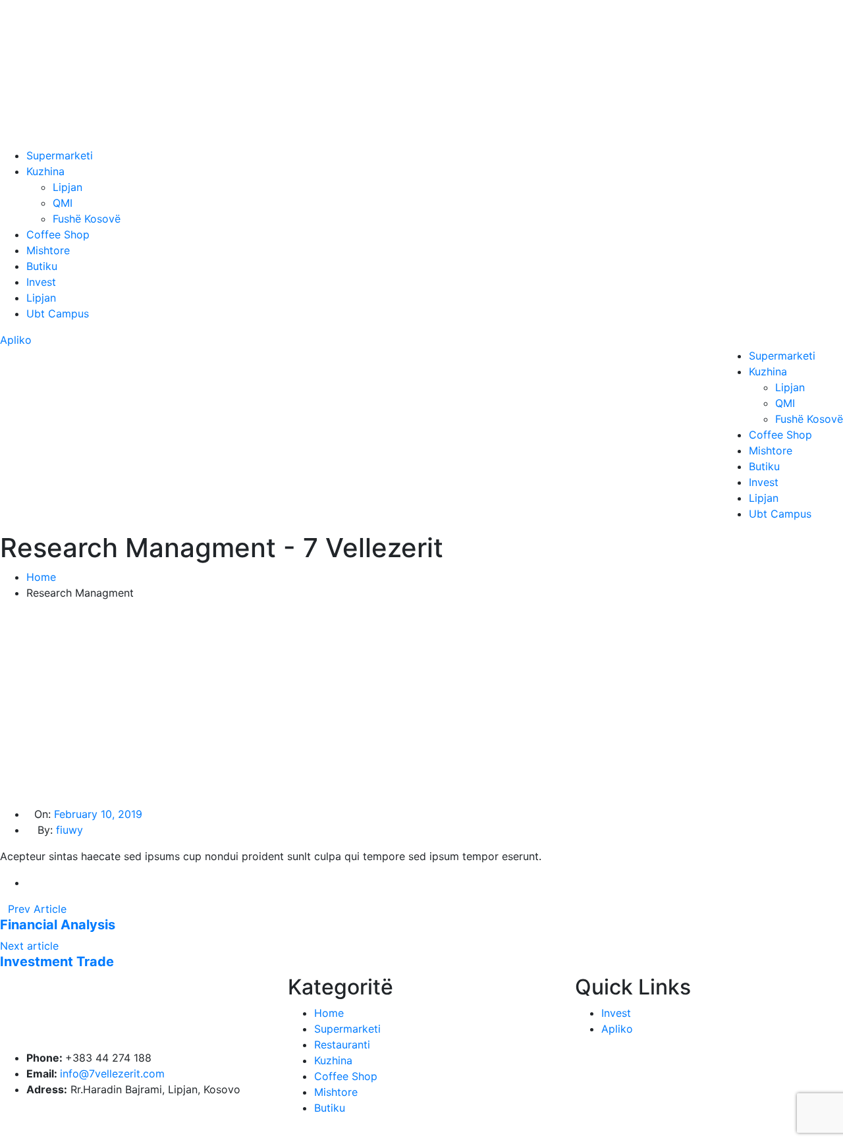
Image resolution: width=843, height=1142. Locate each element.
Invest (41, 281)
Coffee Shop (58, 234)
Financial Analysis (57, 925)
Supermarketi (59, 155)
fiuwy (69, 829)
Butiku (41, 266)
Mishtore (48, 250)
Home (41, 577)
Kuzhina (45, 171)
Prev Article (37, 908)
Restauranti (342, 1044)
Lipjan (67, 187)
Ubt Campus (57, 313)
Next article (31, 945)
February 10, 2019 (98, 814)
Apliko (16, 339)
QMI (62, 202)
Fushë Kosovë (87, 218)
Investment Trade (57, 961)
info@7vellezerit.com (112, 1073)
